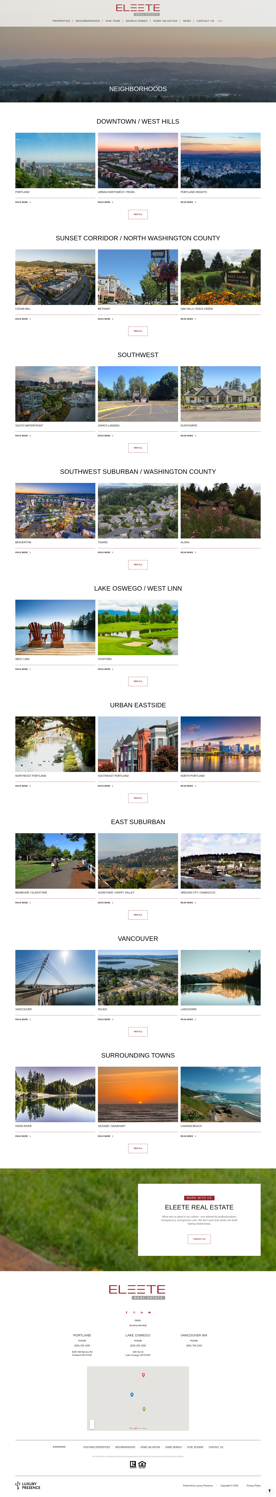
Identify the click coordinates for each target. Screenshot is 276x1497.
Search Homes (137, 21)
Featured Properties (96, 1447)
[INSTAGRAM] (134, 1312)
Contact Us (205, 21)
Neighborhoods (88, 21)
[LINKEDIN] (142, 1312)
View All (138, 214)
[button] (199, 1239)
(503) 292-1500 (82, 1345)
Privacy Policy (254, 1485)
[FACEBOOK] (126, 1312)
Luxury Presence (204, 1485)
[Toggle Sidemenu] (220, 21)
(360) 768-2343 (194, 1345)
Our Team (113, 21)
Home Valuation (165, 21)
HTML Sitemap (195, 1447)
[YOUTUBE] (149, 1312)
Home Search (173, 1447)
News (187, 21)
